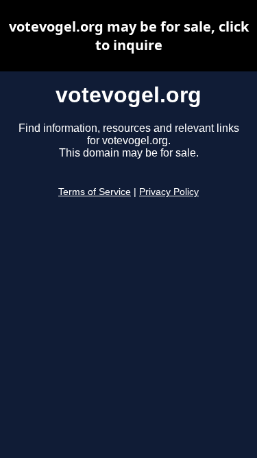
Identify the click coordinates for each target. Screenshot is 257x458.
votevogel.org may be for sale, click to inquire (129, 35)
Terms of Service (94, 192)
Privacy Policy (169, 192)
